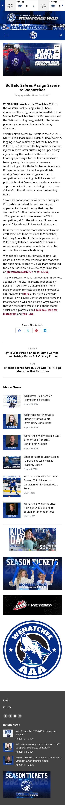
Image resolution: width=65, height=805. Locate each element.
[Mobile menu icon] (6, 35)
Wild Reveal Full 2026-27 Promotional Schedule (38, 398)
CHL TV (7, 707)
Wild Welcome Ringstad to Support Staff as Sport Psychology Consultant (39, 419)
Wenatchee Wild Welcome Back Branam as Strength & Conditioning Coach (42, 440)
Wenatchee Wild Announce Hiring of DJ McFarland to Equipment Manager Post (39, 507)
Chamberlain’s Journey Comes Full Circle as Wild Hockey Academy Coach (41, 461)
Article (9, 46)
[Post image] (12, 401)
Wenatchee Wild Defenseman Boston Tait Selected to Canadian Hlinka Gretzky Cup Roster (41, 482)
